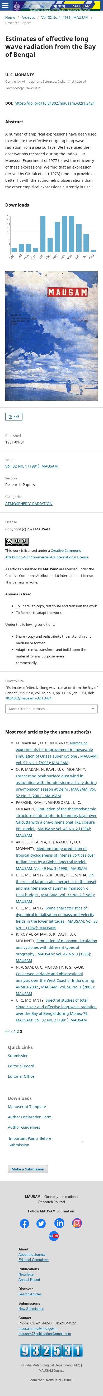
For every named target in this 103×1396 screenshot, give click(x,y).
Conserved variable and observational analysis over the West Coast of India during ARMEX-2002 (55, 980)
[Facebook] (24, 1228)
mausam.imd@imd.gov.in (37, 1328)
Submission (18, 1055)
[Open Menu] (5, 5)
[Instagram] (77, 1228)
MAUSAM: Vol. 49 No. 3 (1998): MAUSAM (51, 868)
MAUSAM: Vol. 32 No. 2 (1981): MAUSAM (51, 1020)
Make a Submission (28, 1169)
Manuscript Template (27, 1106)
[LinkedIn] (59, 1228)
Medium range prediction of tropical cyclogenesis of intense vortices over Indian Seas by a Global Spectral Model (55, 855)
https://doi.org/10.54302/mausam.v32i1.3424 (55, 103)
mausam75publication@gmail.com (44, 1334)
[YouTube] (53, 1241)
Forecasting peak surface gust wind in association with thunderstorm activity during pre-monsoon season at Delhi (56, 782)
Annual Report (29, 1280)
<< (7, 1031)
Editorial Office (21, 1076)
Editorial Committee (33, 1260)
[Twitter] (41, 1228)
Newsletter (26, 1274)
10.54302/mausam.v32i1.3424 (28, 698)
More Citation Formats (27, 708)
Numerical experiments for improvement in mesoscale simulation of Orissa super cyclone (54, 749)
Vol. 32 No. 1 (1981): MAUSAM (64, 17)
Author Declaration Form (30, 1116)
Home (10, 17)
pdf (16, 416)
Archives (28, 17)
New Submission (31, 1309)
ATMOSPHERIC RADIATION (29, 503)
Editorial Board (21, 1065)
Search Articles (30, 1294)
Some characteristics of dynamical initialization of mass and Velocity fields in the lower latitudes (55, 914)
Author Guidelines (24, 1127)
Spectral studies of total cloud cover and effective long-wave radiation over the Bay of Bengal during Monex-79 (56, 1007)
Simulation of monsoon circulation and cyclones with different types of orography (56, 947)
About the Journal (31, 1255)
